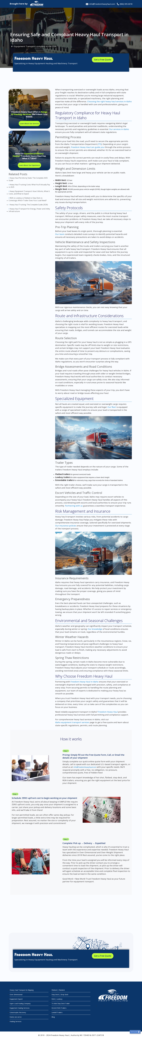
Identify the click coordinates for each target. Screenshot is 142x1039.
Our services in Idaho (119, 129)
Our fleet (111, 407)
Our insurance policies (65, 525)
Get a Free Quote (102, 59)
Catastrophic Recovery (18, 1012)
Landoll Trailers (57, 1012)
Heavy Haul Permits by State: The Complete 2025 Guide (28, 179)
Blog (53, 1017)
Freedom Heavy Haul (108, 711)
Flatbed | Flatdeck (58, 990)
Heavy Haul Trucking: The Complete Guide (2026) (28, 204)
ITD (99, 144)
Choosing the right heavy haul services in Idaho (109, 101)
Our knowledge (95, 629)
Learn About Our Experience (29, 165)
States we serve (16, 1017)
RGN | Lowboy (57, 999)
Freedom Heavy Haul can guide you (87, 147)
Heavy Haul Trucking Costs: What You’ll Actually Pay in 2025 (29, 185)
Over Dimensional (16, 994)
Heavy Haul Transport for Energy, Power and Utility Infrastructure (29, 210)
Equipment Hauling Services (20, 1008)
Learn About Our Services (29, 123)
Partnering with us (74, 505)
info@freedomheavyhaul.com (102, 4)
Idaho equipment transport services (72, 722)
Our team (59, 234)
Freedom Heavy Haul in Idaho (84, 681)
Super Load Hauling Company (20, 1003)
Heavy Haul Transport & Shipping (22, 990)
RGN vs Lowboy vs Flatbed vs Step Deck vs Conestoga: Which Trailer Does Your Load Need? (28, 199)
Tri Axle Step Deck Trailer (61, 1003)
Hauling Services (15, 1021)
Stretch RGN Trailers (59, 1008)
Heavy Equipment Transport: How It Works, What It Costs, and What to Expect (29, 192)
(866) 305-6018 (126, 4)
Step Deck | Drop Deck (60, 994)
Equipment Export (16, 999)
